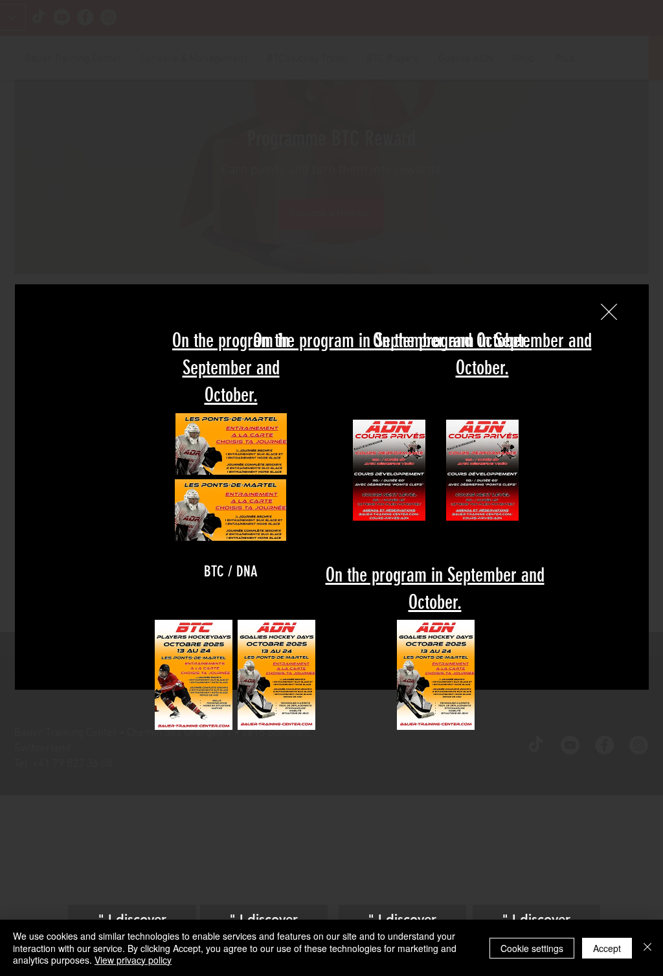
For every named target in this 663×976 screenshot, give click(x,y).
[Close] (647, 948)
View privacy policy (133, 959)
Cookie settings (531, 948)
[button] (609, 312)
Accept (607, 948)
